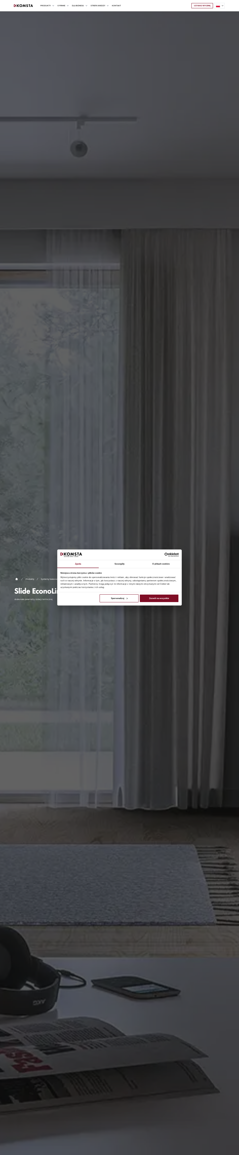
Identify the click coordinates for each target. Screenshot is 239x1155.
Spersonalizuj (117, 598)
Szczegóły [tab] (120, 564)
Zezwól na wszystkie (159, 598)
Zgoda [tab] (78, 564)
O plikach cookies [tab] (161, 564)
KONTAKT (116, 6)
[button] (46, 5)
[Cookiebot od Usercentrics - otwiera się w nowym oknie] (166, 555)
